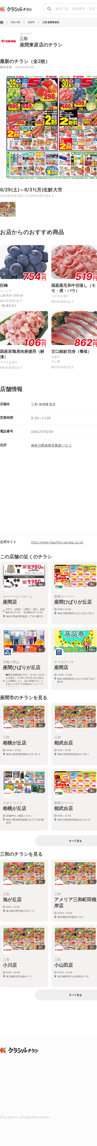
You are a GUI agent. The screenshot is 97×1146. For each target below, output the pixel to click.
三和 (24, 38)
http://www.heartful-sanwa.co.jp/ (57, 542)
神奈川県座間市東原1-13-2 (51, 445)
